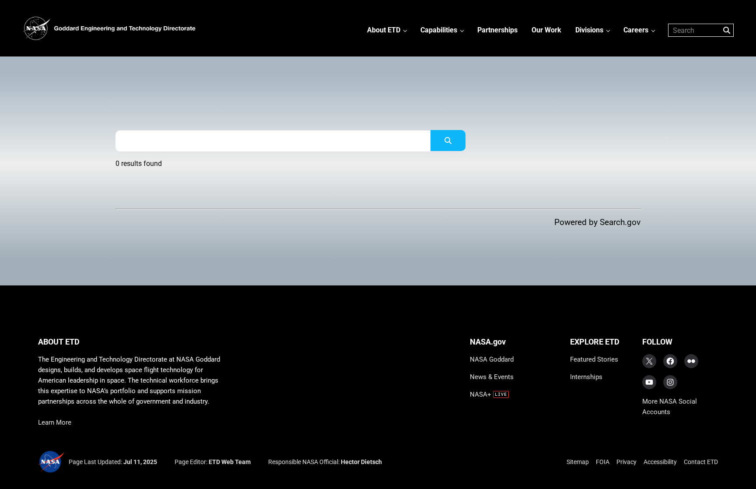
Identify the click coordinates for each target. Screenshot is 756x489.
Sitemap (578, 461)
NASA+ (480, 394)
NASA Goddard (492, 359)
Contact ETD (701, 461)
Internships (586, 377)
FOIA (602, 461)
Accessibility (660, 461)
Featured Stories (594, 359)
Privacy (626, 461)
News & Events (492, 377)
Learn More (54, 422)
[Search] (448, 140)
